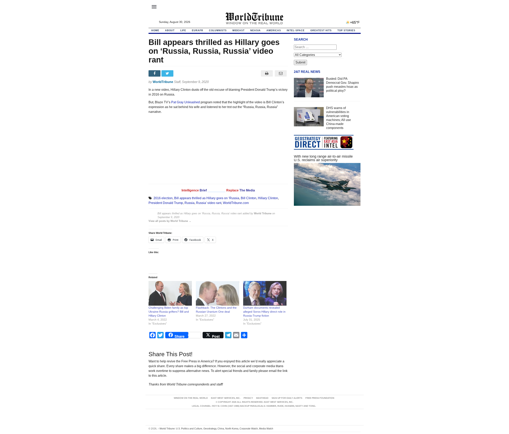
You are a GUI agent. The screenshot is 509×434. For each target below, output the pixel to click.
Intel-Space (296, 30)
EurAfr (197, 30)
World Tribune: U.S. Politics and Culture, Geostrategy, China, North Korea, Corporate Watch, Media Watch (215, 428)
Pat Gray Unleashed (185, 102)
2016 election (163, 198)
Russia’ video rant (208, 203)
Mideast (238, 30)
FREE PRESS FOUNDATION (319, 398)
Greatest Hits (321, 30)
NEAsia (255, 30)
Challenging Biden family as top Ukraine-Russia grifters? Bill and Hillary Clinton (169, 311)
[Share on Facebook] (155, 73)
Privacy (248, 398)
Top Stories (346, 30)
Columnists (218, 30)
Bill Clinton (248, 198)
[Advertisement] (327, 246)
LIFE (183, 30)
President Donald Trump (166, 203)
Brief (204, 190)
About (170, 30)
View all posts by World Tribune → (170, 220)
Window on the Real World (191, 398)
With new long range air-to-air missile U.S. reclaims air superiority (323, 158)
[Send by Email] (281, 73)
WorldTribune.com (236, 203)
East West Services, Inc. (225, 398)
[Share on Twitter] (167, 73)
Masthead (262, 398)
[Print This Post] (267, 73)
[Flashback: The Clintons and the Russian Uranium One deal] (217, 293)
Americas (273, 30)
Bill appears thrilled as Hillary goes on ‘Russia (206, 198)
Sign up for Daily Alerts (287, 398)
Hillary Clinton (268, 198)
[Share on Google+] (180, 73)
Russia (189, 203)
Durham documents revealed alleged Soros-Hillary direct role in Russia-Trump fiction (264, 311)
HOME (155, 30)
